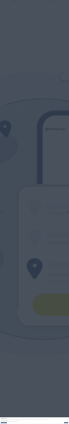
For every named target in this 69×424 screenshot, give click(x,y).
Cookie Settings (4, 422)
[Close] (67, 418)
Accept (66, 422)
